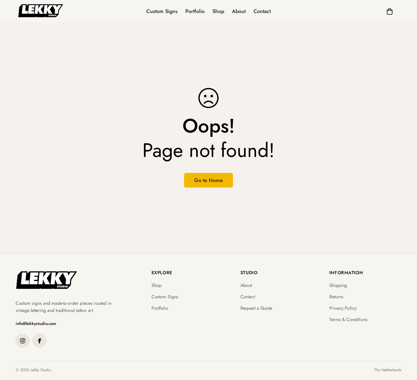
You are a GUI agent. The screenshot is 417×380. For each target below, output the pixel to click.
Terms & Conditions (348, 320)
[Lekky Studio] (41, 11)
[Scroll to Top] (404, 344)
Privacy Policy (342, 308)
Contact (262, 11)
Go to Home (208, 180)
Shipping (338, 285)
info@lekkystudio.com (36, 323)
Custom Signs (162, 11)
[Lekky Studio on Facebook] (39, 340)
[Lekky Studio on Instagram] (22, 340)
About (239, 11)
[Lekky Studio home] (47, 280)
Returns (336, 297)
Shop (218, 11)
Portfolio (195, 11)
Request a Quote (256, 308)
